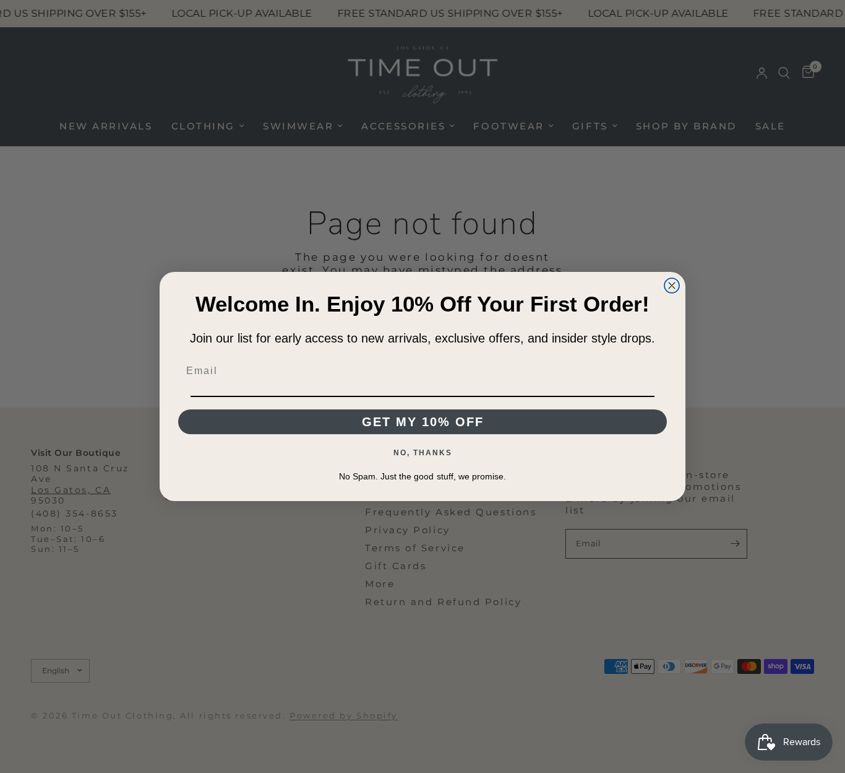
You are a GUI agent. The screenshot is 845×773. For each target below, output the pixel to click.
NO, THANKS (422, 452)
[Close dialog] (671, 285)
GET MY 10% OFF (423, 422)
